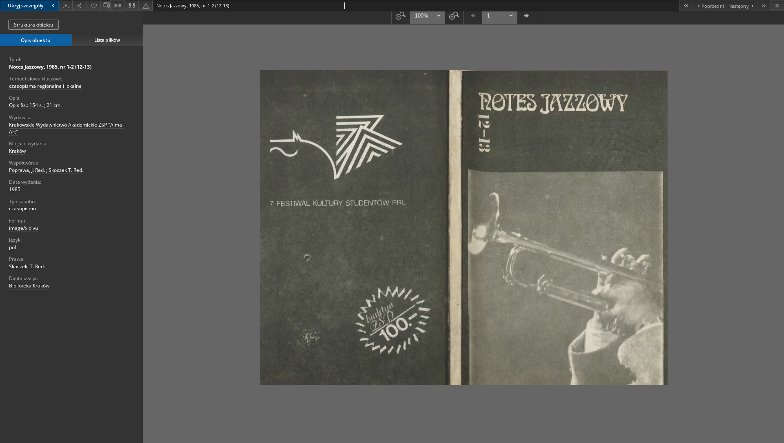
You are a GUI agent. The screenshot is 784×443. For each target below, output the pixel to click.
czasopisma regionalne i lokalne (45, 85)
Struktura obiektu (33, 24)
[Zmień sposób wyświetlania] (106, 5)
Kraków (17, 150)
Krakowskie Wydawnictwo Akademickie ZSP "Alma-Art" (66, 128)
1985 (14, 189)
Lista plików (107, 40)
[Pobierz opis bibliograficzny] (118, 5)
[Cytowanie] (132, 5)
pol (12, 247)
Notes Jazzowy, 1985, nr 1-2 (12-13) (50, 66)
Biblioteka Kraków (29, 285)
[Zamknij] (777, 5)
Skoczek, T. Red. (27, 266)
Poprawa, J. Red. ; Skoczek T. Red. (46, 170)
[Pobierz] (66, 5)
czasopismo (22, 208)
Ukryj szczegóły (25, 5)
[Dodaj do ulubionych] (94, 5)
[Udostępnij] (80, 5)
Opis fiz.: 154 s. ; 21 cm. (35, 105)
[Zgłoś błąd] (146, 5)
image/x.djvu (23, 228)
